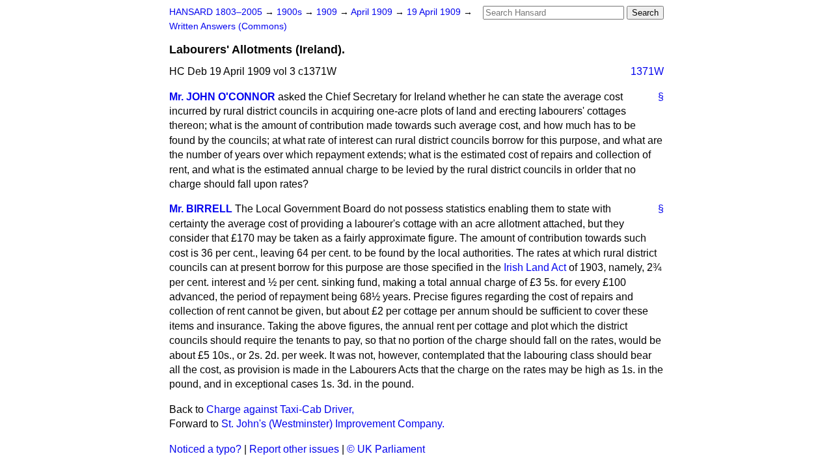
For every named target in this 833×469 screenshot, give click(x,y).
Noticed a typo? (205, 449)
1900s (291, 12)
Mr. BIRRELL (200, 208)
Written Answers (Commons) (228, 26)
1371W (647, 71)
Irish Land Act (535, 267)
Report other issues (294, 449)
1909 (328, 12)
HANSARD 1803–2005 (215, 12)
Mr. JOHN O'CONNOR (222, 96)
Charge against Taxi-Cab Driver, (280, 409)
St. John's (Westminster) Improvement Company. (332, 423)
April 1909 (373, 12)
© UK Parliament (386, 449)
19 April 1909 (435, 12)
